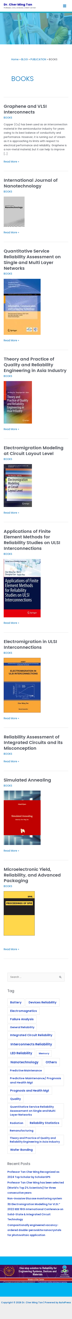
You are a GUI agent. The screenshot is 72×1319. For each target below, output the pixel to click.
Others (51, 1062)
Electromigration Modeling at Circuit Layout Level (34, 450)
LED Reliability (21, 1053)
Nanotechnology (24, 1062)
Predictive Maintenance (26, 1070)
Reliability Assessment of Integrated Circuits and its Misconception (33, 742)
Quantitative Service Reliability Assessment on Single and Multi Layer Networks (32, 259)
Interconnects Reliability (31, 1044)
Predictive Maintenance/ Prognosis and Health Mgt (35, 1080)
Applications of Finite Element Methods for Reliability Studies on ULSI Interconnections (32, 539)
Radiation (16, 1123)
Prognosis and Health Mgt (29, 1090)
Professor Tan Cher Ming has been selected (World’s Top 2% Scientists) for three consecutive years (35, 1188)
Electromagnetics (23, 1011)
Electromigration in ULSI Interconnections (30, 644)
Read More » (11, 161)
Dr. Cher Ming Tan (18, 4)
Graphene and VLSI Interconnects (25, 109)
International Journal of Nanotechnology (31, 183)
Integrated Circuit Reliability (31, 1035)
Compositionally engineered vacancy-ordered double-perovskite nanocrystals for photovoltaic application (34, 1230)
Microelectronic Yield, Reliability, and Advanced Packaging (32, 875)
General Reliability (22, 1027)
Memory (44, 1053)
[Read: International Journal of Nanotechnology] (14, 211)
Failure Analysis (22, 1019)
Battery (16, 1002)
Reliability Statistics (44, 1123)
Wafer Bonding (21, 1150)
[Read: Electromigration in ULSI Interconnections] (22, 685)
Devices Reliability (42, 1002)
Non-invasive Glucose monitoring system (34, 1198)
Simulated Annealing (27, 780)
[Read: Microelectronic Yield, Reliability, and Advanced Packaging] (19, 913)
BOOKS (8, 117)
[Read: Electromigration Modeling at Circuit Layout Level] (18, 485)
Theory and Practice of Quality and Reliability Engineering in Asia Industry (35, 364)
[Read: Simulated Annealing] (22, 817)
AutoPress (65, 1302)
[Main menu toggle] (64, 6)
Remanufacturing (21, 1130)
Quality (15, 1099)
